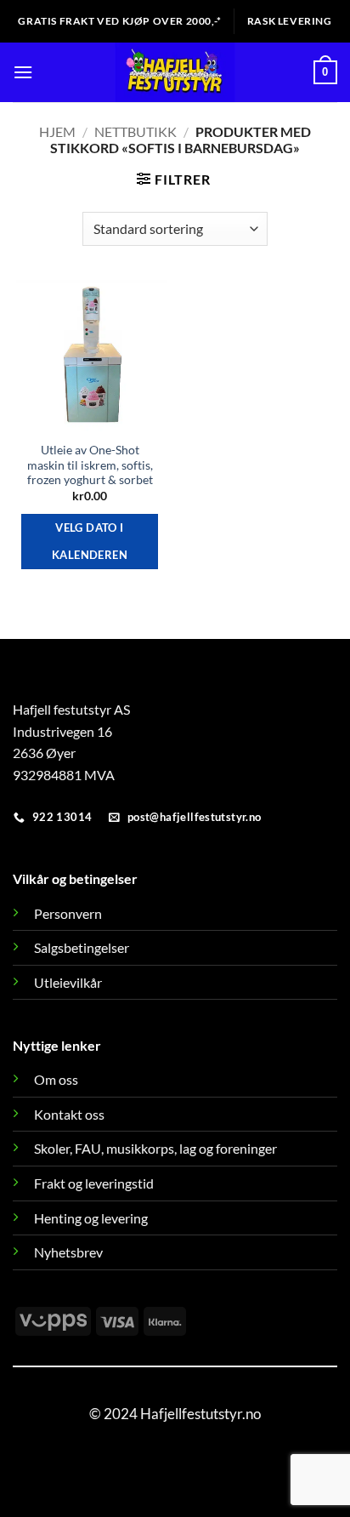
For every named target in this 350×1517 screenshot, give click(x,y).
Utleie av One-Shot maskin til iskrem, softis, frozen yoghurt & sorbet (90, 465)
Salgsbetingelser (81, 947)
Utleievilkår (68, 982)
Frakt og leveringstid (94, 1183)
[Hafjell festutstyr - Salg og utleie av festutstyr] (175, 72)
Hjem (57, 131)
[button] (23, 72)
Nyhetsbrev (68, 1252)
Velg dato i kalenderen (89, 541)
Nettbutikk (135, 131)
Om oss (56, 1079)
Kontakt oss (69, 1114)
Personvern (68, 913)
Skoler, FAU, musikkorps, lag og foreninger (155, 1148)
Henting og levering (91, 1218)
